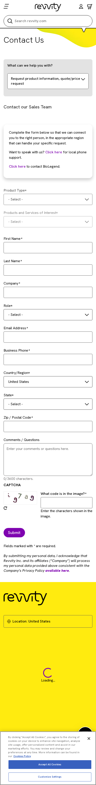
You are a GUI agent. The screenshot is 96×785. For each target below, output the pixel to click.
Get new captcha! (5, 508)
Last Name (12, 261)
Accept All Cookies (49, 764)
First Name (12, 238)
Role (7, 305)
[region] (48, 758)
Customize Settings (49, 776)
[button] (81, 7)
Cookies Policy (22, 756)
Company (11, 283)
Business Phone (16, 350)
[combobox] (48, 199)
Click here (53, 152)
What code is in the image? (63, 493)
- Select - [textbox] (15, 199)
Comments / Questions (22, 439)
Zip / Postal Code (17, 417)
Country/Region (16, 372)
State (8, 395)
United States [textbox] (18, 381)
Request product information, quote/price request (45, 81)
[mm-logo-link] (48, 7)
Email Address (15, 328)
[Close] (89, 738)
